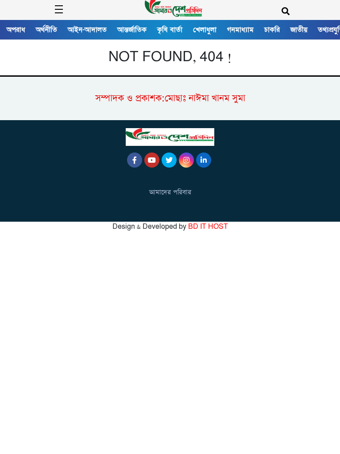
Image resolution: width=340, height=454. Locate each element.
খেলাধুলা (204, 30)
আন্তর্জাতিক (132, 30)
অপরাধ (16, 30)
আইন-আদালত (87, 30)
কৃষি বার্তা (169, 30)
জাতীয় (298, 30)
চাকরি (272, 30)
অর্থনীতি (46, 30)
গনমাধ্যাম (240, 30)
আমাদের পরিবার (170, 192)
